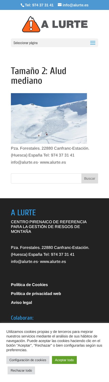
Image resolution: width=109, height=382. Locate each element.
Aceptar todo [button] (64, 360)
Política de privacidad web (36, 293)
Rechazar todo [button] (21, 370)
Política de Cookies (29, 284)
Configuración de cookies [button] (27, 360)
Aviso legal (21, 302)
